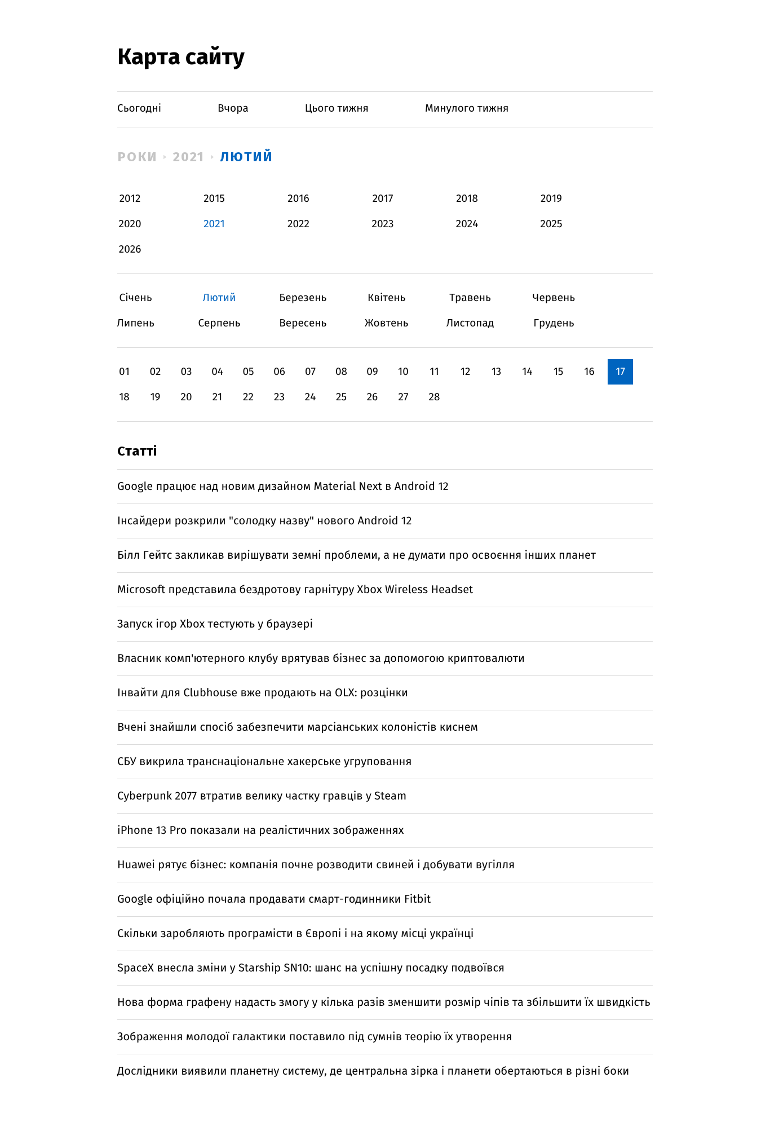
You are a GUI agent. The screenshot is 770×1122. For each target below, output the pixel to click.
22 (248, 397)
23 (279, 397)
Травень (470, 297)
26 (372, 397)
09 (372, 371)
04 (217, 371)
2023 (383, 224)
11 (434, 371)
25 (341, 397)
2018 (467, 198)
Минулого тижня (467, 108)
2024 (467, 224)
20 (186, 397)
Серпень (219, 323)
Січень (135, 297)
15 (559, 371)
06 (279, 371)
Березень (303, 297)
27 (404, 397)
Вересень (303, 323)
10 (403, 371)
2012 (130, 198)
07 (310, 371)
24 (310, 397)
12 (466, 371)
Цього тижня (337, 108)
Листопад (470, 323)
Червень (554, 297)
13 (497, 371)
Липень (135, 323)
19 (155, 397)
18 (124, 397)
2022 (298, 224)
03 (186, 371)
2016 (298, 198)
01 (124, 371)
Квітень (386, 297)
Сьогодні (139, 108)
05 (248, 371)
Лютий (246, 157)
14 (527, 371)
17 (620, 371)
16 (589, 371)
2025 (552, 224)
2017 (383, 198)
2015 (214, 198)
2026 (130, 249)
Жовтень (386, 323)
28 (434, 397)
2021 (189, 157)
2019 (551, 198)
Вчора (233, 108)
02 (155, 371)
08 (341, 371)
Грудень (554, 323)
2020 (130, 224)
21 (218, 397)
